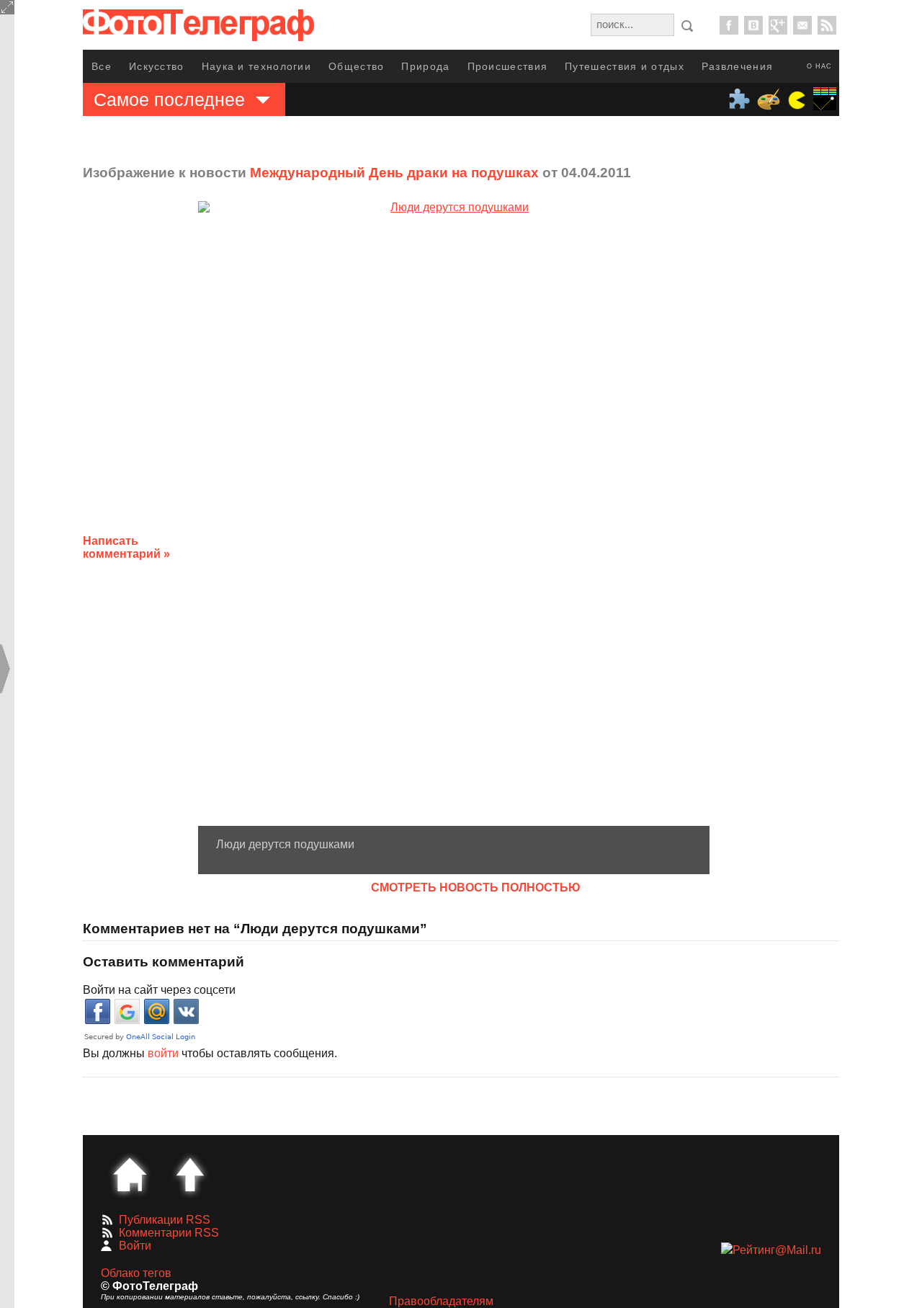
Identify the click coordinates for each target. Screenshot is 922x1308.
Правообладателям (441, 1301)
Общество (356, 66)
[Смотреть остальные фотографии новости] (454, 513)
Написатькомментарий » (126, 547)
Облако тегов (136, 1273)
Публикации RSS (164, 1220)
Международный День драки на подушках (394, 172)
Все (101, 66)
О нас (819, 66)
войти (163, 1053)
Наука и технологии (256, 66)
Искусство (156, 66)
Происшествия (507, 66)
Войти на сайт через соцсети (159, 990)
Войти (135, 1246)
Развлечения (737, 66)
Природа (425, 66)
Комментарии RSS (169, 1233)
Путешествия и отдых (624, 66)
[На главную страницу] (129, 1175)
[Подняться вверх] (190, 1175)
